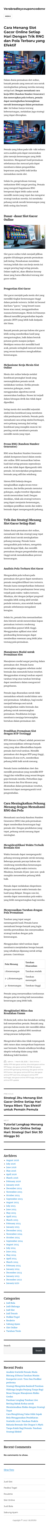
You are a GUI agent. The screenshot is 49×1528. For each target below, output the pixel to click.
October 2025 (13, 1195)
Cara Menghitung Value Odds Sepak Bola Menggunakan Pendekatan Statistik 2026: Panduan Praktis (24, 1417)
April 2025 (11, 1216)
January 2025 (12, 1227)
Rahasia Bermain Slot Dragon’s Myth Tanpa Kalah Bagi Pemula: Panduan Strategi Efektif (24, 1428)
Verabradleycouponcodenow (26, 9)
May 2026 (11, 1171)
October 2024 (13, 1237)
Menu (8, 16)
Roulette (10, 1320)
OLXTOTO (32, 1520)
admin (10, 1062)
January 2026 (13, 1185)
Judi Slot (10, 1310)
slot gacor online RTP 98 (22, 1067)
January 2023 (12, 1276)
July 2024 (11, 1248)
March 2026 (12, 1178)
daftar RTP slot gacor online (15, 1064)
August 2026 (12, 1160)
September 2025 (14, 1199)
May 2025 (11, 1213)
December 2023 (14, 1272)
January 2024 (12, 1269)
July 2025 (11, 1206)
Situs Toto (9, 1470)
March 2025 (12, 1220)
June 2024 (11, 1251)
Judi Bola (10, 1303)
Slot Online (34, 1062)
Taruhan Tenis (13, 1331)
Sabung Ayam (13, 1324)
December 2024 (14, 1230)
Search (7, 1345)
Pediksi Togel (13, 1317)
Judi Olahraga (13, 1306)
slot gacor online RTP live (23, 1072)
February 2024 (13, 1265)
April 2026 (11, 1174)
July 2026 (11, 1164)
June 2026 (11, 1167)
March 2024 (12, 1262)
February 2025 (13, 1223)
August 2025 (12, 1202)
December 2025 (14, 1188)
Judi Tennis (12, 1313)
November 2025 (14, 1192)
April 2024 (11, 1258)
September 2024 (14, 1241)
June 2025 (11, 1209)
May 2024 (11, 1255)
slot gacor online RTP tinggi (23, 1078)
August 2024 (12, 1244)
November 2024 (14, 1234)
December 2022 (14, 1279)
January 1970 (12, 1283)
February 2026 (13, 1181)
